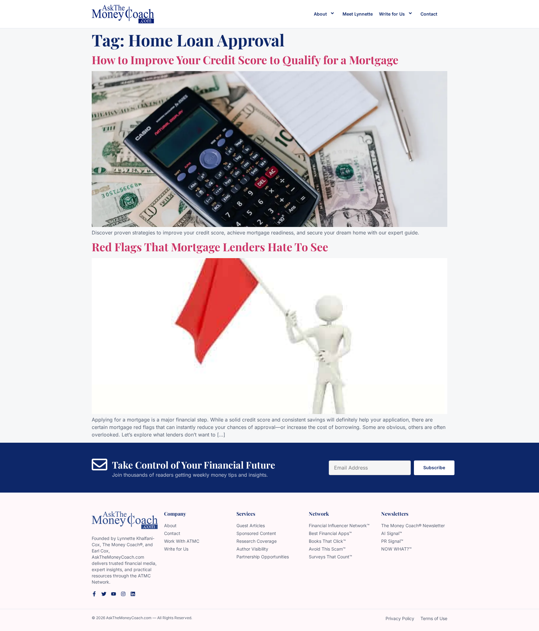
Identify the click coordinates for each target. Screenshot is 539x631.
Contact (428, 14)
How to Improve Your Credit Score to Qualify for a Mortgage (245, 59)
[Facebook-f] (94, 593)
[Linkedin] (132, 593)
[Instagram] (123, 593)
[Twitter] (103, 593)
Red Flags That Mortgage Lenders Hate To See (210, 246)
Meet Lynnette (357, 14)
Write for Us (392, 14)
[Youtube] (113, 593)
